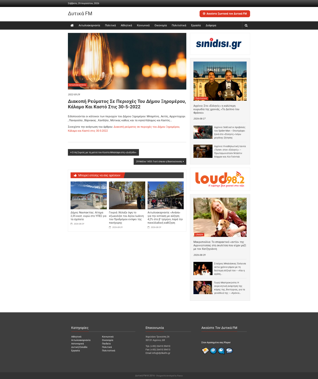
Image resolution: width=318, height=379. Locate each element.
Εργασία (196, 25)
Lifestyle (199, 234)
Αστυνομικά (77, 343)
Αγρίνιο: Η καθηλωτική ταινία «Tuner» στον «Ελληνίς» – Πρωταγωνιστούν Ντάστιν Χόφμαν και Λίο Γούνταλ (230, 151)
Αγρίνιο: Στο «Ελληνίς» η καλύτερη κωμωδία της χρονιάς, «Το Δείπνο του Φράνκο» (216, 109)
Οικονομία (161, 25)
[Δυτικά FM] (72, 25)
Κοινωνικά (143, 25)
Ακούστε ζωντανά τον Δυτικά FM (227, 13)
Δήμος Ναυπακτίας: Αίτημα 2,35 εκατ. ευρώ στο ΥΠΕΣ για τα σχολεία (88, 216)
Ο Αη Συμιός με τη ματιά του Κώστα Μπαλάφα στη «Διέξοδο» (104, 152)
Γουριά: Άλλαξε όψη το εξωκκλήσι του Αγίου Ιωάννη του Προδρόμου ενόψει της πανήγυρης (126, 217)
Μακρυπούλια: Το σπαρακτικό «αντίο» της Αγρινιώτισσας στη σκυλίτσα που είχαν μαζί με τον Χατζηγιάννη (219, 245)
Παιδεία (106, 343)
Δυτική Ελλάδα (79, 347)
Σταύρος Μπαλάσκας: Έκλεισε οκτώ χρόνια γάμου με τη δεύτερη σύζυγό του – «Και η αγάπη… (230, 268)
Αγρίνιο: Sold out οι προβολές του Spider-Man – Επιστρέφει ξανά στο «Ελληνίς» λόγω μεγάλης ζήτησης (229, 132)
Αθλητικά (126, 25)
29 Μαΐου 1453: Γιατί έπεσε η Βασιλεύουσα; (159, 161)
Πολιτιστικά (179, 25)
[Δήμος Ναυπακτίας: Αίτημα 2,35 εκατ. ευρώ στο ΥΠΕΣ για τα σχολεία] (89, 195)
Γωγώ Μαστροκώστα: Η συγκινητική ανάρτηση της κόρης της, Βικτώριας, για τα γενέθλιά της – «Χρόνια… (229, 287)
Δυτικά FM (80, 13)
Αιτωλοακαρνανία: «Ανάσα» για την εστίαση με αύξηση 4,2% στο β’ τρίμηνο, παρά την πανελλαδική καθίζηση (165, 217)
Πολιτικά (110, 25)
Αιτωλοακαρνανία (89, 25)
